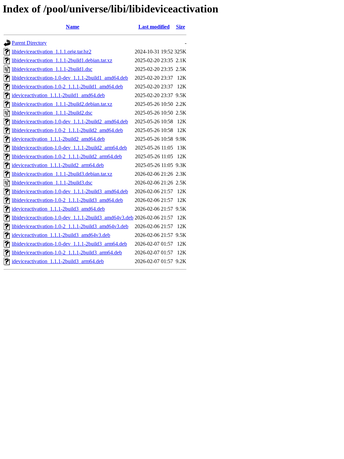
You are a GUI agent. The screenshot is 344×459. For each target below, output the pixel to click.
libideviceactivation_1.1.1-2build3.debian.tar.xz (62, 174)
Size (180, 27)
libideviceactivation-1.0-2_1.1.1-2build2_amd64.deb (67, 130)
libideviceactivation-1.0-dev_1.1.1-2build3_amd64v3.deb (72, 217)
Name (72, 27)
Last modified (154, 27)
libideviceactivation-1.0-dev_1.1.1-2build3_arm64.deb (69, 244)
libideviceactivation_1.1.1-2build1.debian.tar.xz (62, 60)
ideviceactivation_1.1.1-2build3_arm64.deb (58, 261)
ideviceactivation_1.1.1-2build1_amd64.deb (58, 95)
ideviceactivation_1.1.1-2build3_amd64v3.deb (61, 235)
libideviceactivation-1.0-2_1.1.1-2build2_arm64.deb (67, 156)
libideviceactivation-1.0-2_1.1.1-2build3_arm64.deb (67, 252)
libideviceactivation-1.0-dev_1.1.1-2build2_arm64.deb (69, 148)
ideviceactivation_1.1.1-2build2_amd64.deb (58, 139)
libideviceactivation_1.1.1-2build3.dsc (52, 182)
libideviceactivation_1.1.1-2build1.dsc (52, 69)
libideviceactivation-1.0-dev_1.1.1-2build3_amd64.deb (70, 191)
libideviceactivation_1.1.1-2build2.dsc (52, 113)
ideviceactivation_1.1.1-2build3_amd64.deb (58, 209)
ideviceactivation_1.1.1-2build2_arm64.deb (58, 165)
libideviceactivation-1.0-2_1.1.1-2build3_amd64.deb (67, 200)
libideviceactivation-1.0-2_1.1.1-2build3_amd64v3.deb (70, 226)
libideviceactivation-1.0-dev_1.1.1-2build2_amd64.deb (70, 121)
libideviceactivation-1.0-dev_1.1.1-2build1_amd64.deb (70, 78)
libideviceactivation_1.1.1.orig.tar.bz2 (51, 51)
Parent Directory (29, 43)
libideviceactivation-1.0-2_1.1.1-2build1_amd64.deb (67, 86)
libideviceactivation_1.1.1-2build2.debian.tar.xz (62, 104)
